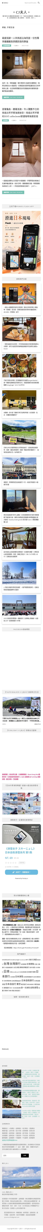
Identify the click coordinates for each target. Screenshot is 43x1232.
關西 (10, 990)
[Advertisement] (21, 1023)
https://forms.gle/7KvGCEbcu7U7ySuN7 (26, 948)
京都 (30, 960)
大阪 (35, 964)
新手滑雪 (32, 967)
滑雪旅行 (7, 988)
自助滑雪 (34, 987)
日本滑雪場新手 (28, 977)
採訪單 (36, 941)
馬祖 (13, 991)
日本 (7, 971)
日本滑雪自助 (7, 981)
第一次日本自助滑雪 (15, 988)
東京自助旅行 (30, 984)
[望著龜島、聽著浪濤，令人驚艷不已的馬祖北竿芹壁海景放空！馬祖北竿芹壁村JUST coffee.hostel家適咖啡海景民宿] (21, 150)
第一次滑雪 (25, 987)
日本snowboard (14, 972)
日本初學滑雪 (23, 972)
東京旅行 (24, 984)
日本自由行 (10, 984)
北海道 (34, 960)
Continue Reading (16, 97)
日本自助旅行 (27, 980)
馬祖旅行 (17, 991)
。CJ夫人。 (21, 12)
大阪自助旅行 (9, 967)
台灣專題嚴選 (6, 45)
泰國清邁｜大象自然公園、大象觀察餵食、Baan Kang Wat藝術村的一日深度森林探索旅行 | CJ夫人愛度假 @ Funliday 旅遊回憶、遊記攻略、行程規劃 (21, 776)
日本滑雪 (19, 976)
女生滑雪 (16, 967)
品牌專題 (5, 120)
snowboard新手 (24, 960)
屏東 (21, 967)
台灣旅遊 (23, 964)
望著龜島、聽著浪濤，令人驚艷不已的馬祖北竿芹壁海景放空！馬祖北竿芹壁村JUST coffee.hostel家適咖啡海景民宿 (20, 113)
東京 (19, 984)
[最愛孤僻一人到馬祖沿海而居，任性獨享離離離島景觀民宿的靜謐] (21, 64)
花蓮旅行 (6, 991)
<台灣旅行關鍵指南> (15, 930)
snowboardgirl (14, 960)
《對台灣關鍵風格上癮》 (9, 925)
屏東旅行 (26, 967)
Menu (6, 3)
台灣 (6, 963)
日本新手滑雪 (31, 972)
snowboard (6, 960)
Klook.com (5, 1049)
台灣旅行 (15, 964)
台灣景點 (30, 964)
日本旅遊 (12, 977)
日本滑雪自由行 (16, 981)
